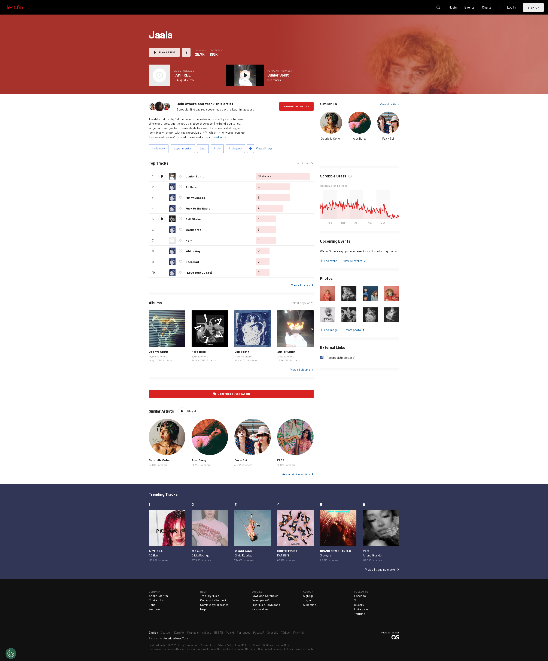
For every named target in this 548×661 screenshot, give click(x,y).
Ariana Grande (372, 555)
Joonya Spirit (158, 351)
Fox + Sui (388, 138)
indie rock (158, 148)
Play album (159, 75)
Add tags (250, 148)
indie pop (235, 148)
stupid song (243, 551)
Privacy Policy (226, 644)
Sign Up (533, 7)
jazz (203, 148)
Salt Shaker (194, 219)
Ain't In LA (155, 551)
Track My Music (209, 596)
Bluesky (359, 604)
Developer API (261, 600)
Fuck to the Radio (198, 208)
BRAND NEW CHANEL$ (335, 551)
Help (203, 609)
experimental (183, 148)
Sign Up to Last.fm (296, 106)
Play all (186, 163)
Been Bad (192, 262)
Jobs (152, 604)
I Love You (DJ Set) (199, 272)
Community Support (213, 600)
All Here (191, 187)
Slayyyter (326, 555)
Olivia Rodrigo (201, 555)
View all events (352, 261)
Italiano (206, 632)
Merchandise (260, 609)
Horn (189, 240)
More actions (186, 52)
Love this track (180, 176)
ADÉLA (153, 555)
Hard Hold (199, 351)
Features (154, 609)
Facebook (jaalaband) (341, 357)
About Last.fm (158, 596)
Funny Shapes (195, 197)
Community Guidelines (214, 604)
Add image (331, 330)
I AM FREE (182, 75)
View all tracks (300, 285)
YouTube (359, 613)
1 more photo (352, 330)
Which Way (193, 251)
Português (243, 632)
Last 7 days (302, 163)
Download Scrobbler (265, 596)
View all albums (300, 369)
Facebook (360, 596)
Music (452, 7)
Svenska (272, 632)
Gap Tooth (241, 351)
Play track (162, 176)
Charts (486, 7)
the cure (197, 551)
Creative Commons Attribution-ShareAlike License (251, 648)
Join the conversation (234, 393)
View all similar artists (295, 474)
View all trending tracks (380, 569)
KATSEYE (283, 555)
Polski (230, 632)
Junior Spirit (278, 75)
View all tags (264, 148)
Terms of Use (208, 644)
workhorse (193, 230)
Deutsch (166, 632)
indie (217, 148)
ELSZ (280, 460)
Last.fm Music (283, 644)
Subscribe (309, 604)
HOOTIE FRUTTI (287, 551)
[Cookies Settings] (11, 653)
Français (193, 632)
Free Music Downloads (266, 604)
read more (219, 137)
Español (179, 632)
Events (469, 7)
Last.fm (20, 7)
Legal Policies (243, 644)
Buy (155, 340)
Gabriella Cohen (331, 138)
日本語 (218, 632)
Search (438, 7)
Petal (366, 551)
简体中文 (298, 632)
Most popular (301, 303)
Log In (511, 7)
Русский (258, 632)
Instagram (361, 609)
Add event (330, 261)
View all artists (389, 104)
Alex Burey (359, 138)
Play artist (167, 52)
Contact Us (156, 600)
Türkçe (285, 632)
